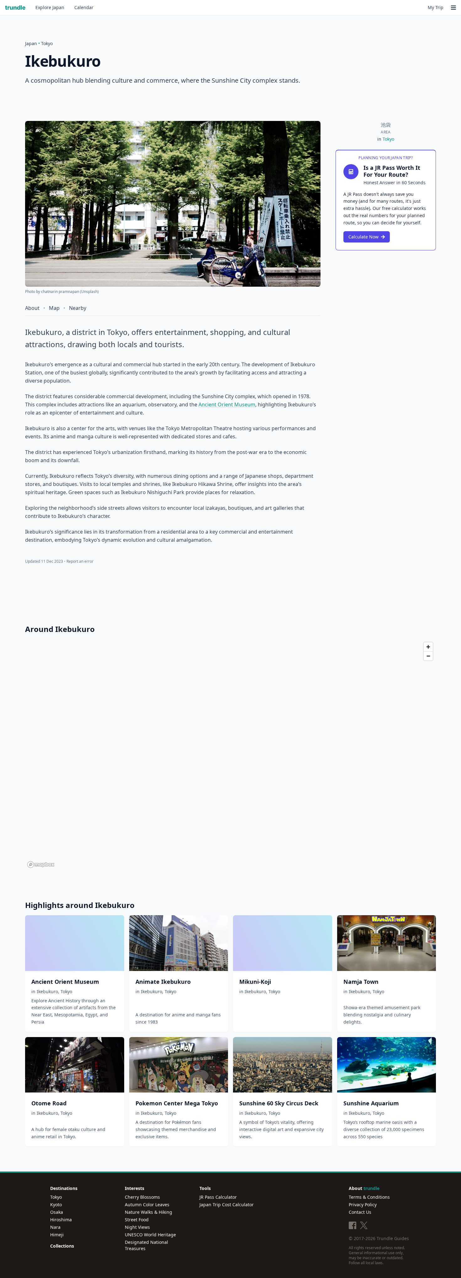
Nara (55, 1227)
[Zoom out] (428, 655)
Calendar (83, 7)
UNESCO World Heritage (150, 1235)
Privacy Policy (363, 1205)
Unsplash (89, 291)
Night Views (137, 1227)
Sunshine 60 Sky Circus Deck (278, 1103)
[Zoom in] (428, 646)
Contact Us (360, 1212)
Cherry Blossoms (142, 1197)
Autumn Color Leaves (147, 1205)
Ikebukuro (47, 991)
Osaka (56, 1212)
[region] (230, 754)
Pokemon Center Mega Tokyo (176, 1103)
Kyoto (56, 1205)
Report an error (79, 561)
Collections (62, 1246)
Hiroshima (61, 1220)
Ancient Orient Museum (227, 404)
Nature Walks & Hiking (148, 1212)
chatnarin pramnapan (60, 291)
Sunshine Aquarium (371, 1103)
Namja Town (361, 981)
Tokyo (47, 43)
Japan (49, 7)
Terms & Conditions (369, 1197)
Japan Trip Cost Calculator (226, 1205)
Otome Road (48, 1103)
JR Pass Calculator (218, 1197)
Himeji (57, 1235)
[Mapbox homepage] (41, 864)
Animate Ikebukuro (163, 981)
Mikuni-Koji (255, 981)
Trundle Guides (393, 1238)
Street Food (137, 1220)
